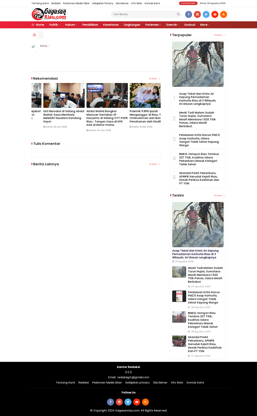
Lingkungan (132, 25)
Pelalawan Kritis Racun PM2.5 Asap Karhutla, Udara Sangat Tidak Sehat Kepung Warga (199, 140)
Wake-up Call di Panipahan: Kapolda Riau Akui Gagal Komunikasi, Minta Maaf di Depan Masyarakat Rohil (137, 116)
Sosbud (189, 25)
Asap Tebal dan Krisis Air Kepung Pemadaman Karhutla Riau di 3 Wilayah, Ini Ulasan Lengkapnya (197, 99)
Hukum (70, 25)
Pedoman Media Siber (76, 3)
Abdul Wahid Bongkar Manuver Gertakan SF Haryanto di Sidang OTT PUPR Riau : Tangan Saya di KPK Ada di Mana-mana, (52, 118)
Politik (53, 25)
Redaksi (55, 3)
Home (39, 25)
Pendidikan (90, 25)
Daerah (171, 25)
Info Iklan (136, 3)
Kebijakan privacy (102, 3)
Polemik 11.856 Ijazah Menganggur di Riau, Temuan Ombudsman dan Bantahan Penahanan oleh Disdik (95, 116)
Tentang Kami (40, 3)
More (204, 25)
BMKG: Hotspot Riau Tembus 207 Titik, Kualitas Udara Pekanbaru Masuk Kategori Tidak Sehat (199, 159)
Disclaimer (122, 3)
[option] (53, 108)
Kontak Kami (152, 3)
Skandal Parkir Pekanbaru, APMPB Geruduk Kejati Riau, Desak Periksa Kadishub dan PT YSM (199, 178)
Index (153, 78)
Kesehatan (111, 25)
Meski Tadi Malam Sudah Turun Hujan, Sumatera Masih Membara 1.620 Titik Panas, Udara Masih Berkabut (197, 119)
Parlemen (152, 25)
